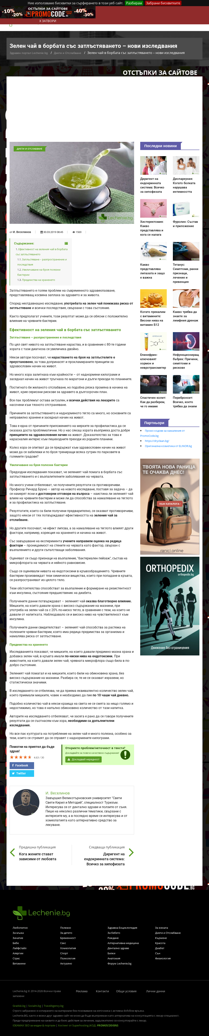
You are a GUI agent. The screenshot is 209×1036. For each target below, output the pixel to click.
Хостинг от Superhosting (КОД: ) (88, 1025)
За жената (161, 928)
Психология (67, 958)
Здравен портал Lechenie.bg (29, 53)
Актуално (66, 963)
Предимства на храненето (38, 280)
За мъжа (18, 933)
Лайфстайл (19, 948)
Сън (157, 953)
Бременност (68, 938)
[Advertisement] (104, 111)
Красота (160, 943)
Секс (63, 943)
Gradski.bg (19, 1006)
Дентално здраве (118, 948)
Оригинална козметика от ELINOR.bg (168, 446)
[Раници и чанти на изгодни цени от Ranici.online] (169, 506)
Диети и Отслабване (67, 53)
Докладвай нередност (85, 759)
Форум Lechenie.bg (119, 963)
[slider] (21, 757)
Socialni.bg (34, 1006)
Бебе (16, 943)
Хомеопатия (68, 948)
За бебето (114, 933)
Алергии (18, 953)
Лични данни (155, 991)
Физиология (163, 958)
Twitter (21, 773)
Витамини (19, 963)
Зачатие (18, 938)
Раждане (113, 938)
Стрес (16, 958)
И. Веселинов (22, 232)
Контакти (102, 991)
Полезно (65, 928)
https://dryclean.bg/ (157, 441)
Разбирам (134, 3)
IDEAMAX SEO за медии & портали (34, 1025)
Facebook (21, 765)
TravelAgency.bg (53, 1006)
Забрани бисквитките (163, 3)
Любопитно (20, 928)
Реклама (82, 991)
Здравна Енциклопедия (122, 928)
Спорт (64, 953)
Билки (111, 953)
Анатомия (114, 958)
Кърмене (161, 938)
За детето (66, 933)
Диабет (159, 948)
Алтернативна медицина (123, 943)
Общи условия (126, 991)
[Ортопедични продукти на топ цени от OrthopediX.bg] (169, 606)
